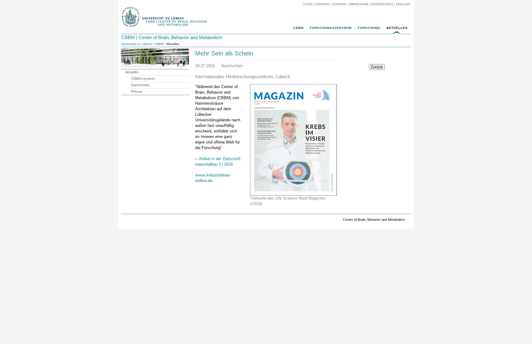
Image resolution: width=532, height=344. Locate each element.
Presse (136, 91)
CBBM (298, 28)
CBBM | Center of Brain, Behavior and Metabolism (171, 37)
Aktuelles (397, 28)
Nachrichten (140, 85)
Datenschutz (382, 4)
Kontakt (322, 4)
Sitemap (339, 4)
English (403, 4)
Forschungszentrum (331, 28)
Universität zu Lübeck (136, 44)
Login (307, 4)
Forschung (369, 28)
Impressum (358, 4)
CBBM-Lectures (143, 78)
